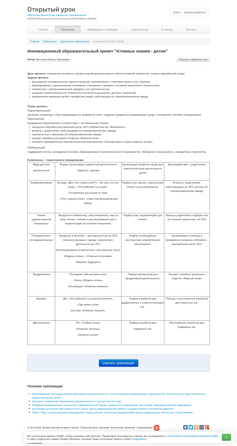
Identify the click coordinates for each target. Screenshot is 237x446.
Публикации (67, 29)
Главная (43, 29)
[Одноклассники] (196, 427)
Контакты (191, 29)
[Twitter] (191, 427)
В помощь (167, 29)
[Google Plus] (207, 427)
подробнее (139, 439)
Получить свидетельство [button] (193, 59)
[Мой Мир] (201, 427)
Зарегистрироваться (195, 12)
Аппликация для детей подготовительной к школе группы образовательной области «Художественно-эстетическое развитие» (103, 408)
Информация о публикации (103, 29)
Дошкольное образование (75, 41)
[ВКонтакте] (185, 427)
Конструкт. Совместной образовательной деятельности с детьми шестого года (76, 401)
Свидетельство (139, 29)
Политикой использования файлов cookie (193, 436)
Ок (226, 437)
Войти (176, 12)
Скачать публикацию (119, 363)
